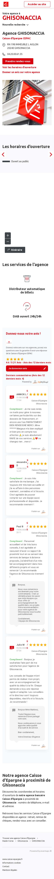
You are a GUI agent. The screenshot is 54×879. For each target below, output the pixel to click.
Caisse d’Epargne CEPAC (16, 38)
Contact (5, 866)
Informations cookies (11, 863)
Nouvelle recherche (13, 24)
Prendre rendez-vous (17, 61)
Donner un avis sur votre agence (21, 72)
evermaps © (46, 851)
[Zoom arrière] (8, 241)
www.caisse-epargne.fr (12, 859)
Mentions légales (9, 870)
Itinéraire (16, 249)
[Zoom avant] (8, 235)
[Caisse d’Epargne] (6, 4)
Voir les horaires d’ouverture (19, 67)
